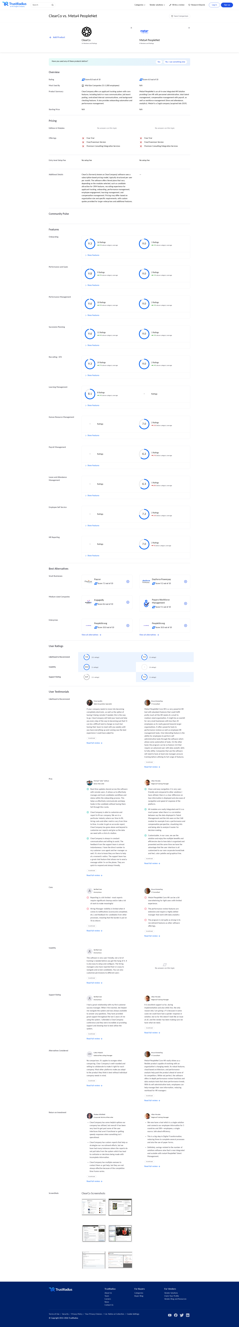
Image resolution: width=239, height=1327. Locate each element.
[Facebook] (176, 1315)
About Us (108, 1293)
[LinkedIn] (188, 1315)
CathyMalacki (98, 1052)
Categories (139, 5)
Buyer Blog (138, 1296)
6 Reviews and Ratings (146, 43)
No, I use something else (175, 62)
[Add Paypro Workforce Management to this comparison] (185, 603)
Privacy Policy (76, 1314)
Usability (52, 667)
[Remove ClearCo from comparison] (131, 28)
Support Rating (55, 677)
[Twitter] (182, 1315)
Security (65, 1314)
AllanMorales (155, 781)
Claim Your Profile (171, 1296)
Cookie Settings (133, 1314)
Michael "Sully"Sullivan (101, 781)
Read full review (93, 743)
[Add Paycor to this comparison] (127, 581)
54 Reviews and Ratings (89, 43)
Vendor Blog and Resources (175, 1299)
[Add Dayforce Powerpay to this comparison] (185, 581)
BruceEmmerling (157, 701)
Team (107, 1296)
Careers (108, 1299)
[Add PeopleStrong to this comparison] (127, 625)
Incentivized (91, 738)
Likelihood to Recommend (59, 657)
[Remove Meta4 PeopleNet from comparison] (189, 28)
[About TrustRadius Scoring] (83, 80)
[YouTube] (170, 1315)
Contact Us (109, 1305)
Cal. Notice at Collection (114, 1314)
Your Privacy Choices (93, 1314)
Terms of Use (54, 1314)
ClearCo (86, 40)
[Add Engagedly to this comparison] (127, 602)
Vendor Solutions (171, 1293)
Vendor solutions (156, 5)
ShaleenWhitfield (99, 1114)
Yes (159, 62)
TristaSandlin (98, 701)
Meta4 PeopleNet (149, 40)
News (107, 1302)
